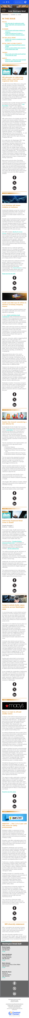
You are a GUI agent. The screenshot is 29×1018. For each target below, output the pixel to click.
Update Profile (10, 1005)
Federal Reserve (17, 268)
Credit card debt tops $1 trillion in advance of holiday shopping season (14, 304)
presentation (10, 429)
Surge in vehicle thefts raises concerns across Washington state (13, 607)
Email (3, 951)
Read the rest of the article (9, 791)
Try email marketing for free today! (14, 1015)
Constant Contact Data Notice (15, 1006)
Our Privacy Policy (17, 1005)
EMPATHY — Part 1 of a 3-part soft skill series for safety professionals (14, 825)
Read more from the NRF (8, 273)
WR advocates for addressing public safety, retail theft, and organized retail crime (15, 25)
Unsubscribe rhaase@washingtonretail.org (14, 1004)
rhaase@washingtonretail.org (16, 1008)
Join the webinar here (13, 548)
